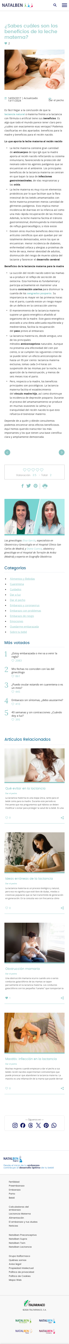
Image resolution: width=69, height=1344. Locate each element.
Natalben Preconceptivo (23, 1235)
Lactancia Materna (20, 1214)
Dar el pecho (56, 100)
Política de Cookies (20, 1276)
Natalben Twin (17, 1243)
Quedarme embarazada (24, 626)
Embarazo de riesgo (22, 616)
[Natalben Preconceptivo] (22, 1321)
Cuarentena (17, 584)
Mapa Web (15, 1280)
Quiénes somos (17, 1260)
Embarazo (15, 1190)
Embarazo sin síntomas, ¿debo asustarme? (37, 700)
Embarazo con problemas (25, 610)
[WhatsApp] (53, 1125)
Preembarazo (16, 1186)
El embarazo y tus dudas (23, 1222)
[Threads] (30, 1125)
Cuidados (15, 589)
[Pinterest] (46, 1125)
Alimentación (16, 1218)
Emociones (16, 621)
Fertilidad (14, 1182)
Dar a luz (15, 594)
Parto (12, 1194)
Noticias (13, 1226)
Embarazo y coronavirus (24, 605)
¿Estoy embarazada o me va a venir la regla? (34, 655)
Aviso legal (15, 1264)
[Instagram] (15, 1125)
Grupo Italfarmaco (19, 1256)
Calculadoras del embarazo (19, 1208)
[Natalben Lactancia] (46, 1331)
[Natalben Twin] (22, 1331)
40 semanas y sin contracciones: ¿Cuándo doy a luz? (37, 714)
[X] (38, 1125)
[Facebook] (22, 1125)
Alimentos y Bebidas (22, 578)
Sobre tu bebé (18, 632)
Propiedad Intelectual (21, 1268)
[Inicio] (18, 5)
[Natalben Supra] (46, 1321)
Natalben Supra (18, 1239)
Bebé (12, 1198)
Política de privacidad (21, 1272)
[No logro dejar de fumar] (61, 455)
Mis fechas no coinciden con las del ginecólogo (33, 670)
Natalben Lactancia (20, 1247)
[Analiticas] (8, 455)
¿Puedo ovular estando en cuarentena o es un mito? (37, 686)
